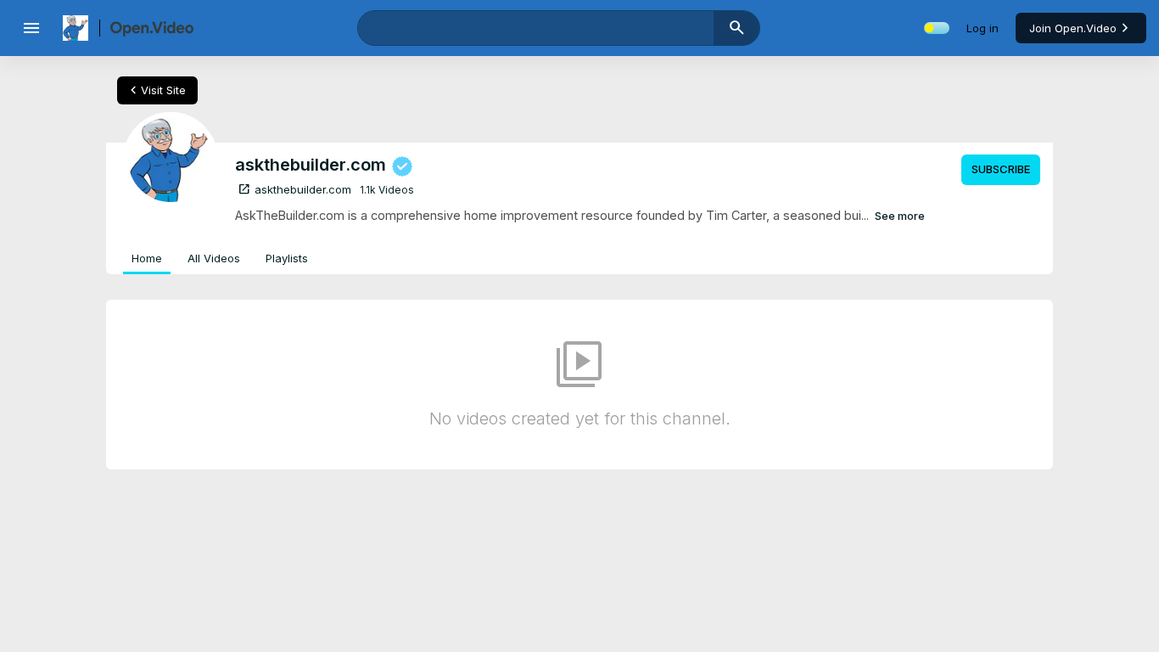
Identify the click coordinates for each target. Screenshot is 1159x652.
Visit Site (156, 90)
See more (900, 215)
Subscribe (1000, 169)
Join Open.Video (1073, 28)
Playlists (287, 258)
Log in (982, 28)
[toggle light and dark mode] (936, 28)
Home (147, 258)
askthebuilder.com (294, 189)
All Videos (214, 258)
